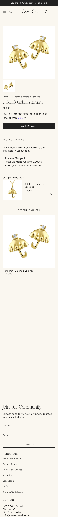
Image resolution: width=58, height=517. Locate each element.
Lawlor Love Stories (12, 469)
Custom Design (10, 464)
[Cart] (53, 11)
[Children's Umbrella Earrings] (29, 241)
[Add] (50, 194)
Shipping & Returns (13, 492)
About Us (7, 475)
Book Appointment (12, 458)
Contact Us (8, 480)
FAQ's (5, 486)
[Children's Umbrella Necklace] (12, 190)
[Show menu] (4, 11)
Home (5, 96)
